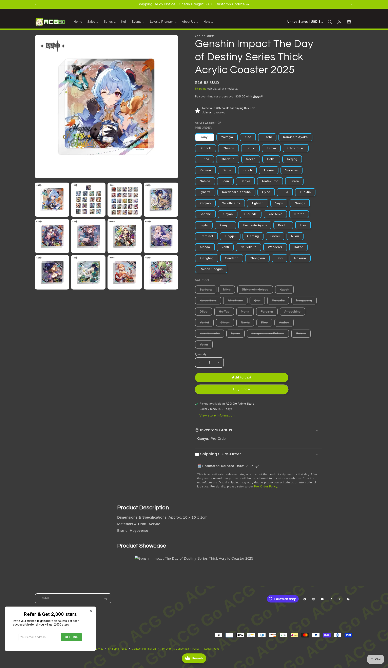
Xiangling (206, 258)
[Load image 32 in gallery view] (125, 236)
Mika (229, 291)
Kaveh (287, 291)
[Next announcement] (351, 4)
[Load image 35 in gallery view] (88, 272)
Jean (225, 181)
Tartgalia (280, 302)
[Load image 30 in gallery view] (52, 236)
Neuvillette (248, 247)
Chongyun (257, 258)
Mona (247, 313)
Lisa (303, 225)
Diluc (206, 313)
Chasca (228, 148)
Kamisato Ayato (255, 225)
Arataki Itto (270, 181)
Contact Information (144, 649)
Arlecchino (294, 313)
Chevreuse (295, 148)
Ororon (299, 214)
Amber (286, 324)
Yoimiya (227, 137)
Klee (266, 324)
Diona (226, 170)
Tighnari (258, 203)
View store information (216, 415)
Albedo (205, 247)
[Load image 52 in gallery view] (161, 272)
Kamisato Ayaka (295, 137)
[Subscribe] (106, 598)
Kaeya (271, 148)
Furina (204, 159)
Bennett (205, 148)
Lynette (205, 192)
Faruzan (269, 313)
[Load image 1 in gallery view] (52, 200)
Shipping (200, 88)
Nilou (295, 236)
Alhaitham (237, 302)
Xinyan (227, 214)
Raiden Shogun (211, 269)
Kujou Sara (210, 302)
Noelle (250, 159)
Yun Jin (305, 192)
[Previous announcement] (36, 4)
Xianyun (225, 225)
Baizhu (303, 335)
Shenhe (205, 214)
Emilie (250, 148)
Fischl (267, 137)
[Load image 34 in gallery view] (52, 272)
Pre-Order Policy (265, 486)
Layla (204, 225)
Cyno (266, 192)
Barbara (208, 291)
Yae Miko (275, 214)
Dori (279, 258)
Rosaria (300, 258)
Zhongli (299, 203)
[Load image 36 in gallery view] (125, 272)
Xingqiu (230, 236)
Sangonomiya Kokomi (270, 335)
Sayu (279, 203)
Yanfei (207, 324)
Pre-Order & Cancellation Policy (180, 649)
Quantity (200, 354)
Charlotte (227, 159)
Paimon (205, 170)
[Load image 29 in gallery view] (161, 200)
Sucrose (291, 170)
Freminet (206, 236)
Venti (225, 247)
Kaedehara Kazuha (236, 192)
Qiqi (259, 302)
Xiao (248, 137)
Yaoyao (205, 203)
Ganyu (205, 137)
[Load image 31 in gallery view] (88, 236)
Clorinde (250, 214)
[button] (93, 21)
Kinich (247, 170)
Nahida (205, 181)
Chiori (227, 324)
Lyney (238, 335)
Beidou (283, 225)
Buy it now (241, 389)
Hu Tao (226, 313)
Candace (231, 258)
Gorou (275, 236)
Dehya (245, 181)
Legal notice (211, 649)
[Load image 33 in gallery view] (161, 236)
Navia (247, 324)
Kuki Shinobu (212, 335)
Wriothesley (231, 203)
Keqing (292, 159)
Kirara (294, 181)
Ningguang (306, 302)
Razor (298, 247)
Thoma (269, 170)
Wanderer (275, 247)
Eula (285, 192)
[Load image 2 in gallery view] (88, 200)
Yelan (206, 346)
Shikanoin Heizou (257, 291)
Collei (271, 159)
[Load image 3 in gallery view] (125, 200)
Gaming (253, 236)
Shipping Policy (117, 649)
